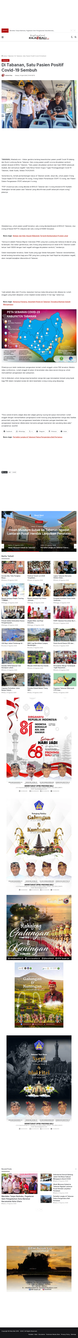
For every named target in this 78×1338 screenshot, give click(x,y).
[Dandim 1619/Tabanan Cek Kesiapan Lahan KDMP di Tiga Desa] (13, 657)
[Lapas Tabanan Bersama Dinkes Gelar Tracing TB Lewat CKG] (65, 567)
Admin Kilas (8, 75)
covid (14, 472)
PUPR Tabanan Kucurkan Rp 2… (65, 621)
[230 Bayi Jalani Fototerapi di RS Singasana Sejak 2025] (13, 634)
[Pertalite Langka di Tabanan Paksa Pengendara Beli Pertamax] (46, 1199)
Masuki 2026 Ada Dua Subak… (39, 666)
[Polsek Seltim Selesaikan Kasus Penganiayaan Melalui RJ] (13, 612)
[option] (39, 531)
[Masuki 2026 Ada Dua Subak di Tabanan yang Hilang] (39, 657)
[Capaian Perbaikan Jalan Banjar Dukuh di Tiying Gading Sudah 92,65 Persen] (13, 679)
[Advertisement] (39, 14)
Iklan (36, 1334)
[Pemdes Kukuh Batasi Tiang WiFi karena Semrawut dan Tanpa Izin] (39, 679)
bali (10, 472)
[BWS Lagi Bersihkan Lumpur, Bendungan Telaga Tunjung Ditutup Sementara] (39, 634)
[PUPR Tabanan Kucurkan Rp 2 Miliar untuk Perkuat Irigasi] (65, 612)
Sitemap (73, 1334)
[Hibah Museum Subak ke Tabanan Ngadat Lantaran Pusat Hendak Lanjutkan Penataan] (46, 1187)
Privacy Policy (65, 1334)
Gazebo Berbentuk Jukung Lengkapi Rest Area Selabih (39, 531)
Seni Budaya (39, 522)
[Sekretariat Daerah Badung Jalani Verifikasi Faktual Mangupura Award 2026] (46, 1177)
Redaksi (31, 1334)
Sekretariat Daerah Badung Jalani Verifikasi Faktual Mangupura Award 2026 (34, 30)
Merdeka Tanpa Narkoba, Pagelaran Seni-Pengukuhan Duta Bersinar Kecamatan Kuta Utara (18, 1198)
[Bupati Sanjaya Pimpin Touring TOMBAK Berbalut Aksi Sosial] (13, 589)
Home (5, 56)
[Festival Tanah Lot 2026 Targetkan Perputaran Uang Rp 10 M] (39, 567)
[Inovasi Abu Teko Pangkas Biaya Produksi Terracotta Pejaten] (13, 567)
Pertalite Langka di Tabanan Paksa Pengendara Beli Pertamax (63, 1198)
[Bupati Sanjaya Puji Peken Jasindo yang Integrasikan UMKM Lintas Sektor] (39, 589)
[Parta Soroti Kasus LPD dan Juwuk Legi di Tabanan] (65, 634)
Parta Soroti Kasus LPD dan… (64, 643)
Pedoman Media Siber (53, 1334)
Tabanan (11, 56)
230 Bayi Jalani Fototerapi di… (13, 643)
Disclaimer (41, 1334)
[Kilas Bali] (39, 37)
